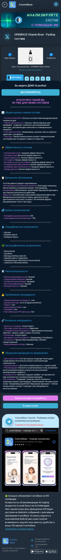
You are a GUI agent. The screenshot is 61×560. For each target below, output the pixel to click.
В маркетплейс (30, 406)
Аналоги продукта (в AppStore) (30, 398)
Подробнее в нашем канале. (19, 529)
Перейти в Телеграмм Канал (29, 425)
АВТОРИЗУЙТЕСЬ (30, 92)
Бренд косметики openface (30, 70)
